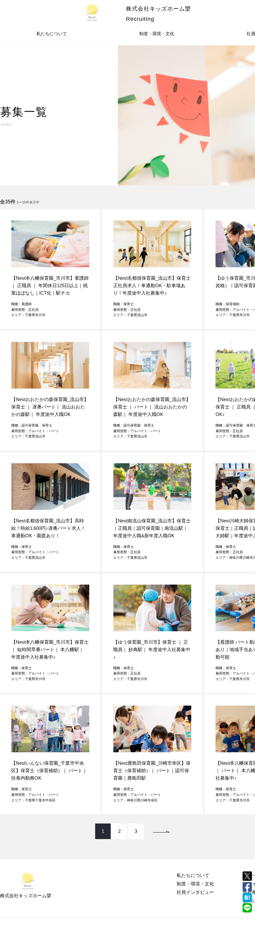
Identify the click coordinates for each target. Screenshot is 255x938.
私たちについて (51, 33)
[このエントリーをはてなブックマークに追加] (247, 897)
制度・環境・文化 (156, 33)
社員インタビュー (195, 892)
